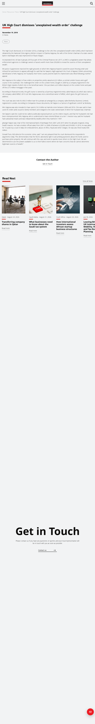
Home (4, 12)
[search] (91, 3)
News (17, 12)
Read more (6, 228)
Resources (10, 12)
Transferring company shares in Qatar (13, 223)
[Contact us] (90, 711)
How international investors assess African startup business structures (66, 225)
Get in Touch (47, 164)
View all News (88, 181)
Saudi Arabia (33, 217)
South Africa (60, 217)
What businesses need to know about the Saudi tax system (40, 224)
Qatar (4, 217)
